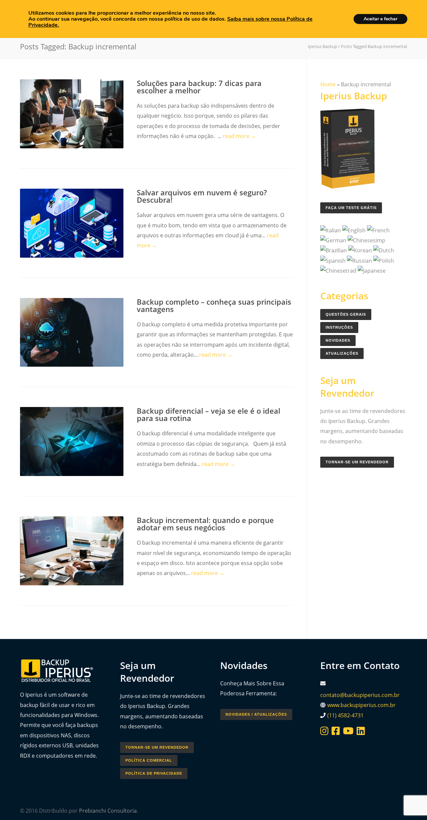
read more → (239, 136)
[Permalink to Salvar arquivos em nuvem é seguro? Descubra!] (71, 223)
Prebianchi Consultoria (108, 810)
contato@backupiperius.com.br (360, 695)
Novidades (338, 340)
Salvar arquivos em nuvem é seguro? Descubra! (202, 196)
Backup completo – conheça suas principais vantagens (214, 305)
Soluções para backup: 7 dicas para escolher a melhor (199, 86)
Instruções (339, 327)
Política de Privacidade (153, 773)
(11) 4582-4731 (345, 715)
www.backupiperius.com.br (361, 705)
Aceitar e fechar (380, 19)
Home (328, 84)
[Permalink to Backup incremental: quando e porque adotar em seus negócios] (71, 550)
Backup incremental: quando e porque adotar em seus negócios (205, 523)
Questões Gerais (346, 314)
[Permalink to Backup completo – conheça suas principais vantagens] (71, 332)
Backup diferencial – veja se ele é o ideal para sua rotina (208, 414)
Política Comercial (148, 760)
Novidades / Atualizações (256, 714)
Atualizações (342, 353)
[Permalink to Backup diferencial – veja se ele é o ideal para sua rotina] (71, 441)
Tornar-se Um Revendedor (357, 462)
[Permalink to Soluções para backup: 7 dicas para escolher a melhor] (71, 113)
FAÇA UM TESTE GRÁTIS (351, 208)
